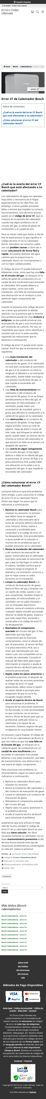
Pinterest (28, 1061)
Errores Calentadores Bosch (24, 857)
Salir (23, 977)
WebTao (32, 1092)
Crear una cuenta (19, 5)
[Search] (37, 11)
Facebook (18, 1061)
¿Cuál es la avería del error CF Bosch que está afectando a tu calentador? (23, 114)
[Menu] (43, 11)
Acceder (7, 5)
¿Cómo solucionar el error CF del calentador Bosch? (20, 122)
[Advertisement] (23, 39)
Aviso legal (7, 1008)
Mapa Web (22, 1011)
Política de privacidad (23, 1008)
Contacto (33, 1011)
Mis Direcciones (23, 970)
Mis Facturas (23, 974)
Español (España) (23, 2)
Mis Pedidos (23, 966)
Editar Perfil (23, 962)
